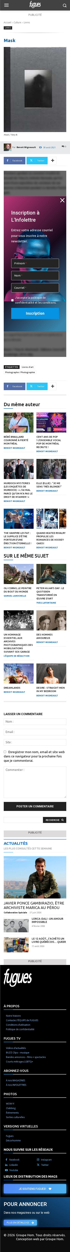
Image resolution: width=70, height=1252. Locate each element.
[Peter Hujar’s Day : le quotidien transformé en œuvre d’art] (51, 574)
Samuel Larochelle (15, 596)
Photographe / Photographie (20, 372)
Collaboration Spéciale (15, 912)
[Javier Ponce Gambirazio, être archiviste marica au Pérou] (35, 877)
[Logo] (35, 4)
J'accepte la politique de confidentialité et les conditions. (35, 300)
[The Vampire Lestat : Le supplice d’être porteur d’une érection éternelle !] (19, 519)
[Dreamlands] (19, 673)
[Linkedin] (6, 1165)
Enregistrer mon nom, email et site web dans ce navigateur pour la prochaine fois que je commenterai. (34, 756)
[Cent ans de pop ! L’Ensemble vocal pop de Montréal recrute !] (51, 423)
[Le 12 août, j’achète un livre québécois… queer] (16, 944)
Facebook (14, 1159)
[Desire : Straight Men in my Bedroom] (51, 673)
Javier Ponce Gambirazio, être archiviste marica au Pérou (34, 905)
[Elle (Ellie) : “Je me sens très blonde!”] (51, 469)
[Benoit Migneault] (8, 147)
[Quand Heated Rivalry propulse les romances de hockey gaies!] (51, 519)
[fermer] (62, 200)
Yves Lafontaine (46, 603)
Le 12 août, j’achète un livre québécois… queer (49, 940)
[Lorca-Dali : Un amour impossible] (16, 924)
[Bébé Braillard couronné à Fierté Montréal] (19, 423)
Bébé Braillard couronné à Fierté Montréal (16, 440)
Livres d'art (27, 367)
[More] (53, 160)
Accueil (7, 22)
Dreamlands (12, 687)
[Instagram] (38, 1159)
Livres (27, 22)
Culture (17, 22)
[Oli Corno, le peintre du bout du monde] (19, 574)
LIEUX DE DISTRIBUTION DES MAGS (30, 1176)
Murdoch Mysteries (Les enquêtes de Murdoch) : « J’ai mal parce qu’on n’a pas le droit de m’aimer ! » (18, 490)
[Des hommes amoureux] (51, 620)
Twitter (45, 1165)
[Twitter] (38, 1165)
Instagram (46, 1159)
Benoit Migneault (26, 147)
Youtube (13, 1170)
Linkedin (13, 1165)
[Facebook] (6, 1159)
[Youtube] (6, 1170)
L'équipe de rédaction (16, 656)
